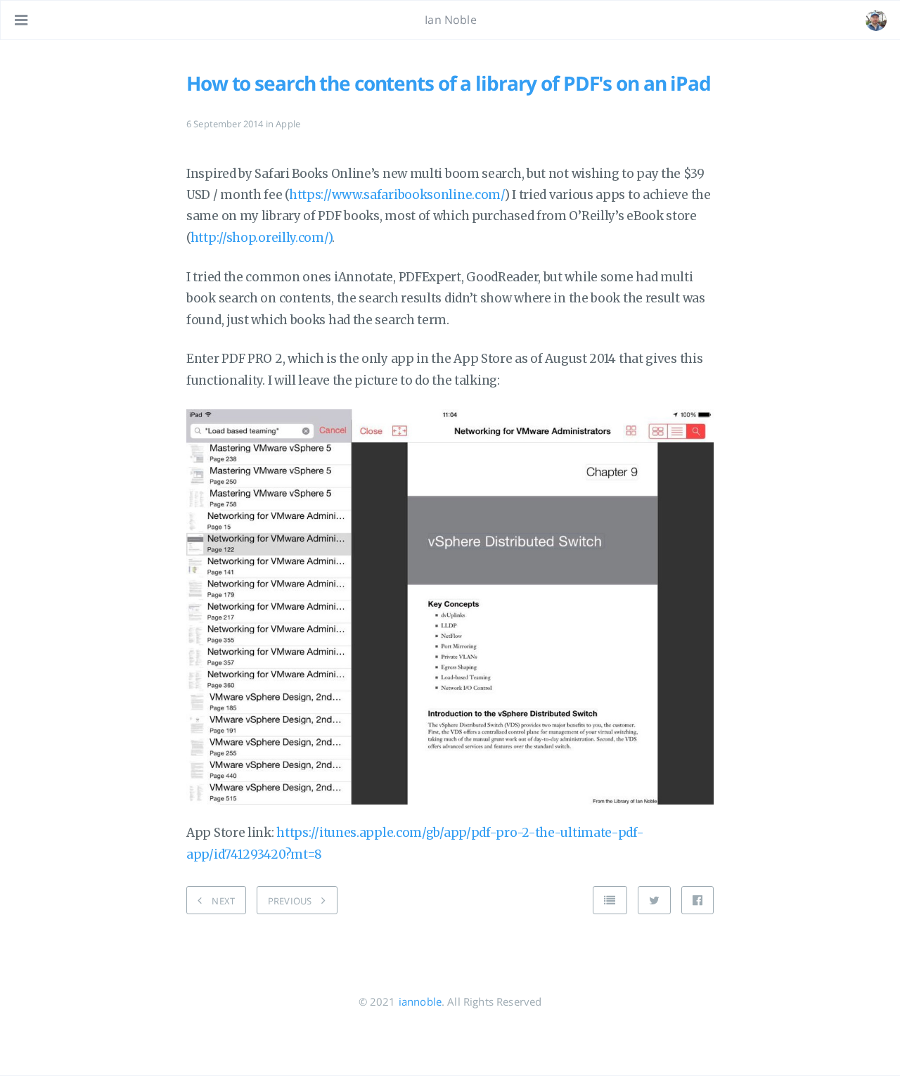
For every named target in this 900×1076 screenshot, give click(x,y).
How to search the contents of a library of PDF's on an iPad (448, 83)
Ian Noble (450, 19)
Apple (288, 123)
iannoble (420, 1001)
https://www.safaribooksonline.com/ (397, 195)
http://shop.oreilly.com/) (262, 237)
